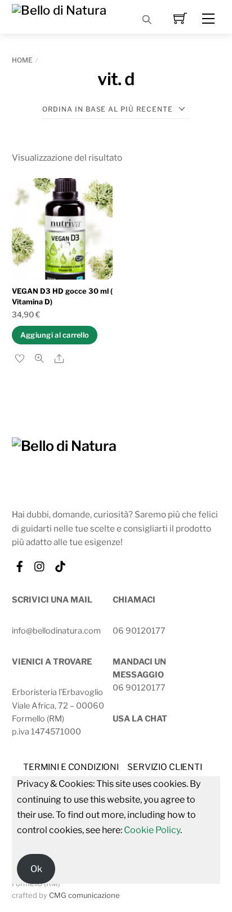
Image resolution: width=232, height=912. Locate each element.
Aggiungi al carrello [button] (54, 335)
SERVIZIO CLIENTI (164, 767)
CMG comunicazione (84, 895)
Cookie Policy (152, 830)
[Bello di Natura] (59, 9)
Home (22, 60)
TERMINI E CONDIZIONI (71, 767)
